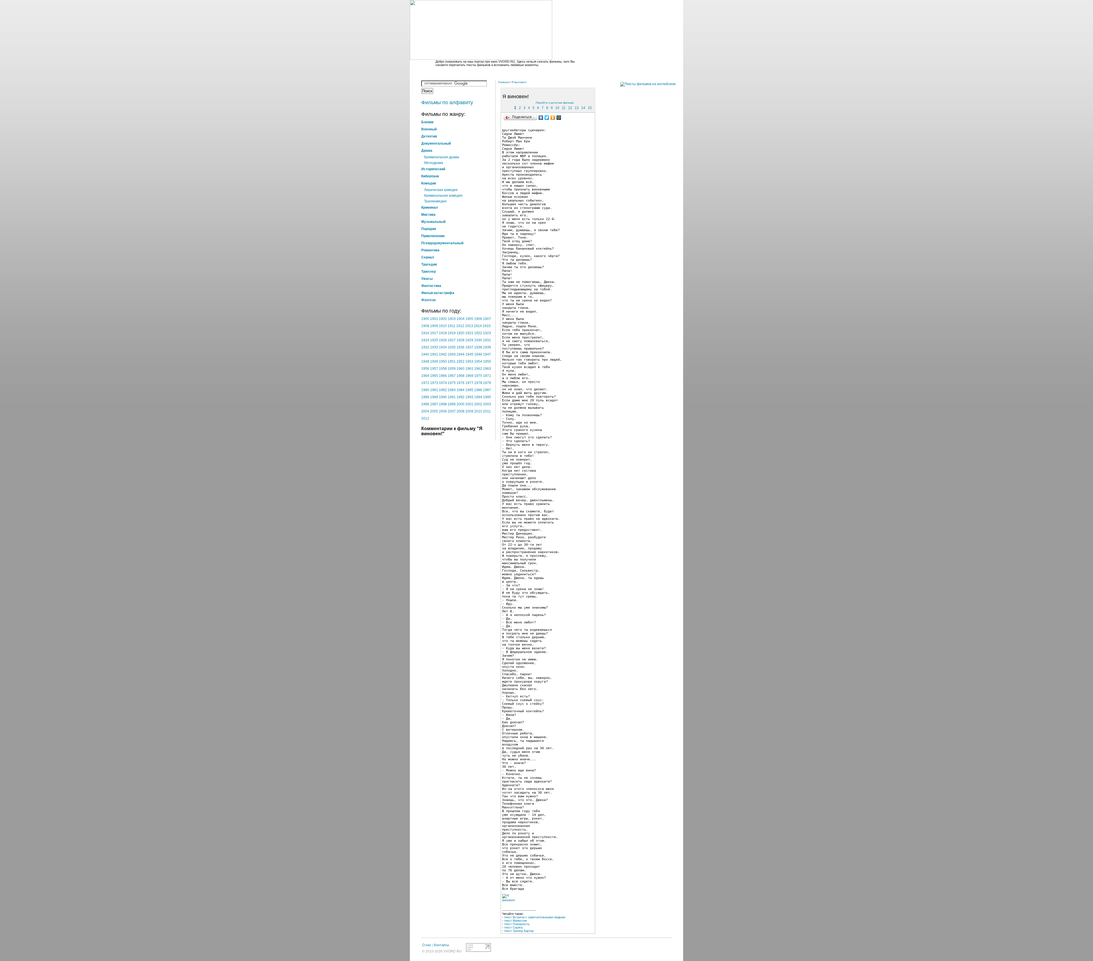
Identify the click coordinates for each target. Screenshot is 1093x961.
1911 (451, 326)
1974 (443, 383)
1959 (452, 369)
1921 (469, 333)
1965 (434, 376)
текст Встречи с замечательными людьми (534, 917)
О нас (426, 945)
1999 (452, 404)
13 (577, 108)
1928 (461, 340)
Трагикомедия (435, 201)
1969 (469, 376)
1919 (452, 333)
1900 (425, 319)
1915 (487, 326)
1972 (425, 383)
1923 (487, 333)
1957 (434, 369)
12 (570, 108)
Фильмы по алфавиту (447, 102)
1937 (469, 347)
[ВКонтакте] (541, 117)
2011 (487, 411)
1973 (434, 383)
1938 (478, 347)
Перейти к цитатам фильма (555, 102)
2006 (443, 411)
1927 (452, 340)
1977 (469, 383)
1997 (434, 404)
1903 (452, 319)
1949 (434, 362)
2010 (478, 411)
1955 (487, 362)
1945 (469, 354)
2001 (469, 404)
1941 (434, 354)
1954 (478, 362)
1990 (443, 397)
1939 (487, 347)
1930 (478, 340)
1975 (452, 383)
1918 (443, 333)
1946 (478, 354)
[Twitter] (547, 117)
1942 (443, 354)
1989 (434, 397)
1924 (425, 340)
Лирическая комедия (441, 190)
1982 (443, 390)
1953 (469, 362)
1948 (425, 362)
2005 (434, 411)
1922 (478, 333)
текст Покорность (517, 924)
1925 (434, 340)
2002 (478, 404)
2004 (425, 411)
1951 (452, 362)
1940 (425, 354)
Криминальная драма (441, 157)
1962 (478, 369)
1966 (443, 376)
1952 (461, 362)
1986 (478, 390)
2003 (487, 404)
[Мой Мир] (559, 117)
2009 (469, 411)
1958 (443, 369)
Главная (503, 82)
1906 (478, 319)
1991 (452, 397)
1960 (461, 369)
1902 (443, 319)
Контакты (441, 945)
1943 (452, 354)
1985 (469, 390)
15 (590, 108)
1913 (469, 326)
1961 (469, 369)
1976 (461, 383)
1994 (478, 397)
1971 (487, 376)
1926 (443, 340)
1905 (469, 319)
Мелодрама (433, 163)
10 (557, 108)
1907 (487, 319)
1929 (469, 340)
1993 (469, 397)
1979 (487, 383)
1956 (425, 369)
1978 (478, 383)
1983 (452, 390)
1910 (443, 326)
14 (583, 108)
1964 (425, 376)
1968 (461, 376)
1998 (443, 404)
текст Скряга (513, 927)
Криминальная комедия (443, 196)
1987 (487, 390)
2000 (461, 404)
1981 (434, 390)
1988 (425, 397)
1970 (478, 376)
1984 (461, 390)
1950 (443, 362)
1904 (461, 319)
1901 (434, 319)
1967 (452, 376)
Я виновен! (519, 82)
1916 (425, 333)
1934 (443, 347)
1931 (487, 340)
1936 (461, 347)
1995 (487, 397)
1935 (452, 347)
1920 (461, 333)
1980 (425, 390)
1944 (461, 354)
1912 (460, 326)
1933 (434, 347)
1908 (425, 326)
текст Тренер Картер (519, 931)
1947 (487, 354)
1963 (487, 369)
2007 (452, 411)
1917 (434, 333)
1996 (425, 404)
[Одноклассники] (553, 117)
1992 (461, 397)
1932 (425, 347)
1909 (434, 326)
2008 (461, 411)
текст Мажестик (515, 920)
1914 (478, 326)
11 (564, 108)
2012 (425, 418)
